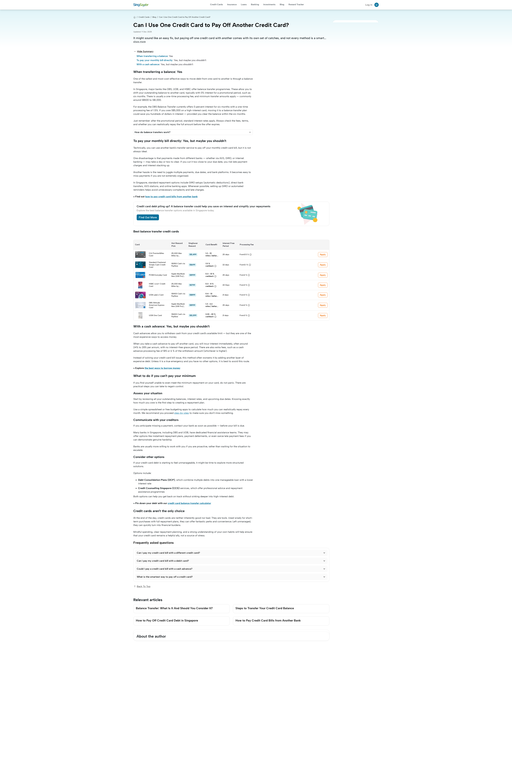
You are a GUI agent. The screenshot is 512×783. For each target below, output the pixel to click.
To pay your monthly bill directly (154, 60)
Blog (282, 4)
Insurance (232, 4)
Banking (255, 4)
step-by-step (181, 413)
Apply (323, 254)
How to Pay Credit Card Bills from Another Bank (268, 620)
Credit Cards (216, 4)
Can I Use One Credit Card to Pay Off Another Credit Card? (184, 17)
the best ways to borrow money (162, 368)
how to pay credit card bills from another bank (171, 196)
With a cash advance (148, 64)
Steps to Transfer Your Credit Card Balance (264, 608)
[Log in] (376, 5)
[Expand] (250, 132)
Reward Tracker (296, 4)
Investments (269, 4)
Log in (368, 4)
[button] (193, 132)
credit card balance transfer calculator (189, 503)
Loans (244, 4)
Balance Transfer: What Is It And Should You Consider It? (174, 608)
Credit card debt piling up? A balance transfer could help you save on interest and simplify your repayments (203, 206)
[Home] (134, 17)
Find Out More (148, 217)
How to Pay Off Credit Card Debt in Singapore (167, 620)
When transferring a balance (152, 56)
